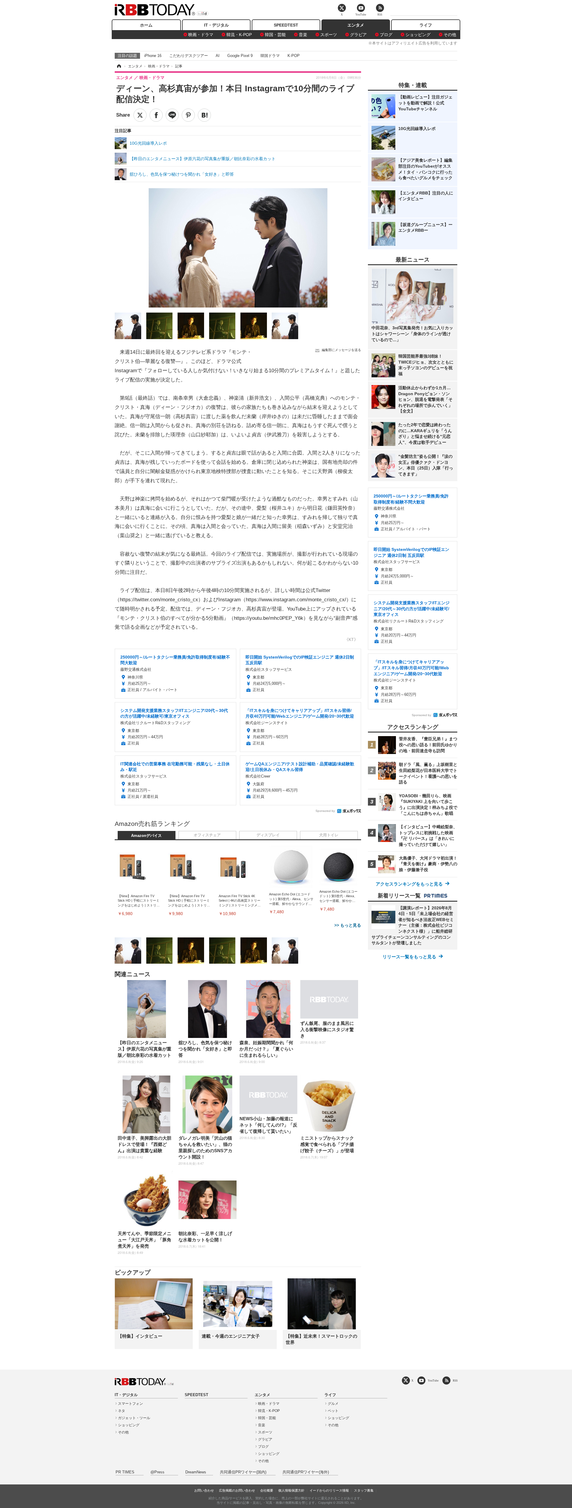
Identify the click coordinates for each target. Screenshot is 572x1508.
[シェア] (156, 115)
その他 (450, 34)
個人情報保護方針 (291, 1490)
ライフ (425, 25)
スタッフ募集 (364, 1490)
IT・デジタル (216, 25)
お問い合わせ (204, 1490)
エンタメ (355, 25)
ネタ (121, 1411)
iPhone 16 (152, 55)
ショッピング (417, 34)
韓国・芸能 (275, 34)
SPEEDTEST (286, 25)
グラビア (358, 34)
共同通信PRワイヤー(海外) (305, 1472)
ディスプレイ (268, 835)
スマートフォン (130, 1404)
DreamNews (195, 1472)
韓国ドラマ (270, 55)
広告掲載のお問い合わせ (237, 1490)
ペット (333, 1411)
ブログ (386, 34)
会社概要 (266, 1490)
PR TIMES (125, 1472)
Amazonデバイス (146, 836)
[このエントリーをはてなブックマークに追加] (204, 115)
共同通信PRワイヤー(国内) (243, 1472)
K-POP (293, 55)
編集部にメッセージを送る (341, 350)
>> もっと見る (347, 925)
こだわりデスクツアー (188, 55)
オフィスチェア (207, 835)
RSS (455, 1380)
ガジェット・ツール (134, 1418)
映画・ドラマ (200, 34)
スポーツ (328, 34)
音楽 (303, 34)
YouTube (433, 1380)
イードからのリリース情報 (329, 1490)
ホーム (146, 25)
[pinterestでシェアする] (188, 115)
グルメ (333, 1404)
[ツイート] (140, 115)
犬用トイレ (328, 835)
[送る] (172, 115)
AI (218, 55)
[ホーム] (118, 66)
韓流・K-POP (239, 34)
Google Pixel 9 (240, 55)
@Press (157, 1472)
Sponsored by (325, 810)
